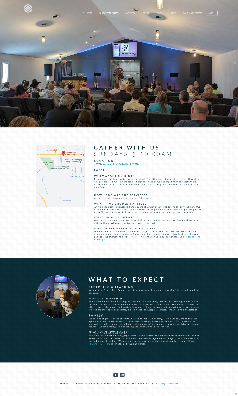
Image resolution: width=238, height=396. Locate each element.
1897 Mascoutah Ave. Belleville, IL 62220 (116, 164)
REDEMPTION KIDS (99, 344)
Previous (3, 64)
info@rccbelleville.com (169, 384)
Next (235, 64)
